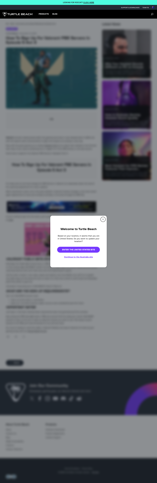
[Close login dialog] (101, 298)
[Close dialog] (103, 219)
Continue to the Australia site (78, 257)
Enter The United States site (78, 249)
